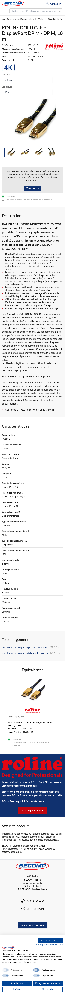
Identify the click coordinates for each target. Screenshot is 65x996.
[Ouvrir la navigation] (4, 11)
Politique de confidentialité (49, 944)
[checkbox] (5, 970)
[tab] (10, 152)
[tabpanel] (32, 122)
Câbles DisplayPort (55, 19)
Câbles (40, 19)
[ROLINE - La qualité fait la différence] (32, 767)
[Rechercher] (60, 10)
